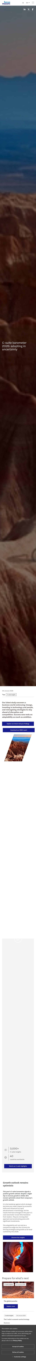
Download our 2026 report (18, 730)
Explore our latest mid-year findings (18, 724)
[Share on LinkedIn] (24, 9)
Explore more (11, 1306)
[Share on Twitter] (28, 9)
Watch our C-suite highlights (18, 1166)
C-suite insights (9, 1284)
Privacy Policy (17, 1340)
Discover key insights (18, 1237)
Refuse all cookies (18, 1352)
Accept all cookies (18, 1346)
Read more (7, 1323)
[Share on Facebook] (32, 9)
